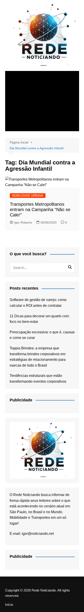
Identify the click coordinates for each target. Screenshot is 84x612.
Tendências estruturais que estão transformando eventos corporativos (38, 378)
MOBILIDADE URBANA (27, 195)
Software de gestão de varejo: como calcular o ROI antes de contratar (38, 302)
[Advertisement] (42, 101)
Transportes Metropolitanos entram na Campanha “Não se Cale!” (40, 209)
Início (9, 604)
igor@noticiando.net (38, 533)
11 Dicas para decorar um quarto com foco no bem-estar (39, 319)
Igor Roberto (23, 222)
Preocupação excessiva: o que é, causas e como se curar (42, 335)
